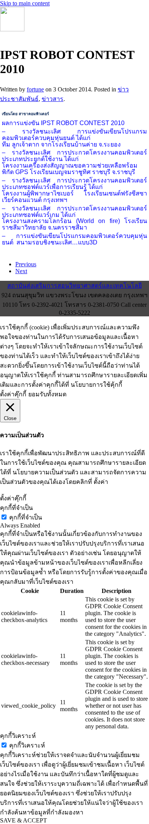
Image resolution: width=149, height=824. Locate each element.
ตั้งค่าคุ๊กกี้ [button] (13, 394)
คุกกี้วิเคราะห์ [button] (18, 736)
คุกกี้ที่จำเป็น (25, 517)
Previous (25, 264)
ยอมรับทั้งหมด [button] (47, 394)
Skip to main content (25, 3)
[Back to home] (12, 29)
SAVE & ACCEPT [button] (23, 820)
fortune (35, 89)
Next (21, 271)
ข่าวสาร (52, 99)
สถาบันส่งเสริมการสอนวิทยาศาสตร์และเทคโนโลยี (74, 285)
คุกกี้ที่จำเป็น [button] (16, 508)
